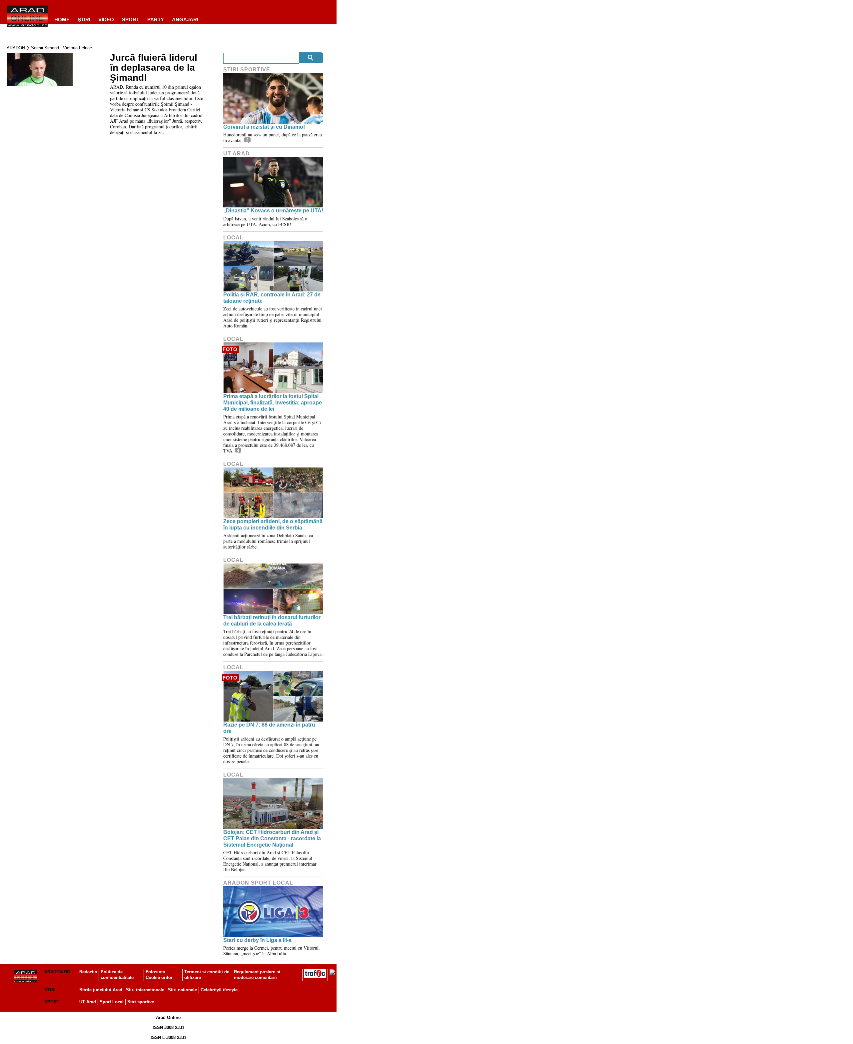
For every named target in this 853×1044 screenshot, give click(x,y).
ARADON (16, 47)
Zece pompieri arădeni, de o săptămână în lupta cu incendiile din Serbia (273, 524)
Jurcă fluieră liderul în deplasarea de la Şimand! (153, 68)
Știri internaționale (145, 989)
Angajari (185, 19)
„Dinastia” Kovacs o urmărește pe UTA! (273, 210)
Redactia (88, 971)
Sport (130, 19)
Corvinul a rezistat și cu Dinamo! (264, 127)
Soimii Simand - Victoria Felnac (61, 47)
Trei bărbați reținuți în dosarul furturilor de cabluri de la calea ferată (272, 621)
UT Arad (236, 153)
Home (62, 19)
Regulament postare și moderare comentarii (257, 974)
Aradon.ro (57, 971)
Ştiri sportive (246, 69)
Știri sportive (140, 1001)
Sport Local (112, 1001)
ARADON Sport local (258, 883)
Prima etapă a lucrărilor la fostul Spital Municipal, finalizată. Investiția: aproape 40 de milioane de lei (272, 402)
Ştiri (84, 19)
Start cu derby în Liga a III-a (257, 940)
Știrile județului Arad (100, 989)
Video (106, 19)
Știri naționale (182, 989)
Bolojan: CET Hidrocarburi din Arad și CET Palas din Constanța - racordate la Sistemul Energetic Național (272, 838)
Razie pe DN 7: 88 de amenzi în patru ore (269, 728)
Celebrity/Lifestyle (219, 989)
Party (155, 19)
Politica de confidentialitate (117, 974)
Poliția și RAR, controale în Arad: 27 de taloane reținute (272, 298)
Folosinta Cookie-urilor (159, 974)
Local (233, 237)
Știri (50, 989)
